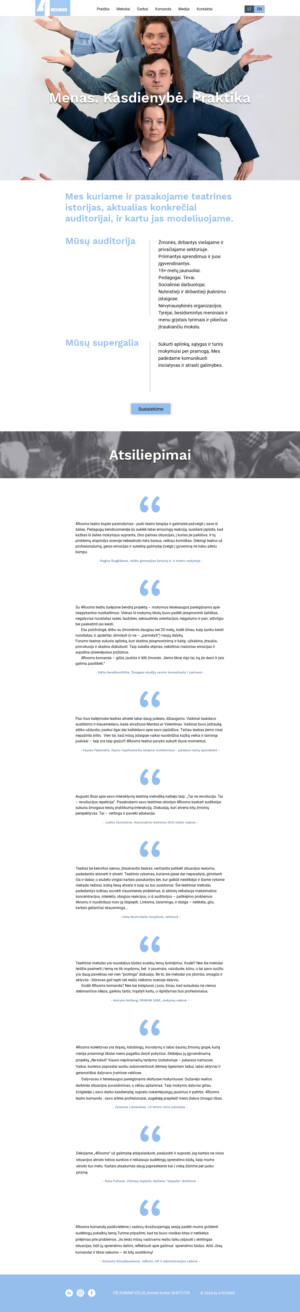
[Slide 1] (145, 168)
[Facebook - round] (91, 1293)
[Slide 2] (150, 168)
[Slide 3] (154, 168)
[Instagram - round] (80, 1293)
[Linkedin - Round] (69, 1293)
